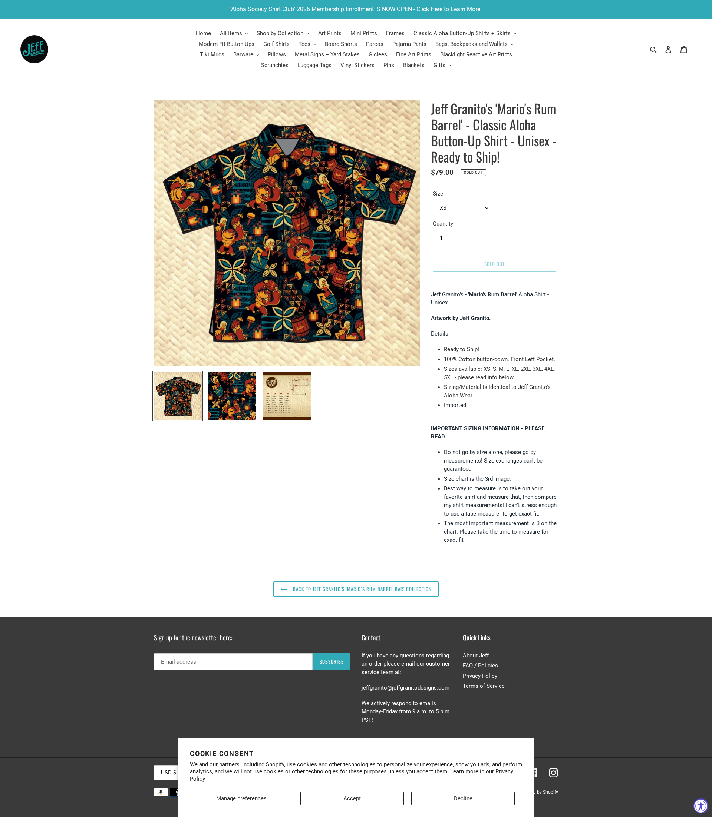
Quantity (443, 223)
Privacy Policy (480, 676)
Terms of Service (484, 686)
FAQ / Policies (480, 665)
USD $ (168, 772)
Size (438, 193)
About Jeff (476, 655)
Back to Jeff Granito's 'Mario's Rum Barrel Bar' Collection (361, 589)
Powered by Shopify (538, 792)
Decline (463, 798)
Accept (352, 798)
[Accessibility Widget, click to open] (700, 805)
